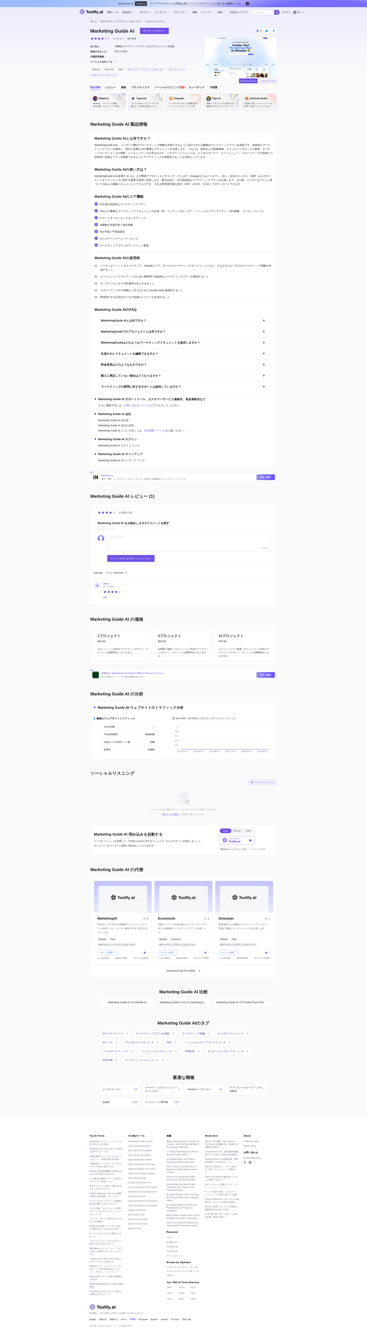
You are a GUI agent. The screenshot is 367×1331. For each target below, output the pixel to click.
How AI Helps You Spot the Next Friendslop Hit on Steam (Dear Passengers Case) (181, 1187)
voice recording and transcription (143, 1205)
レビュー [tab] (110, 87)
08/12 (181, 1292)
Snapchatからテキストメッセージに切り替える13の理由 (105, 1142)
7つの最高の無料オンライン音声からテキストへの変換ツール (106, 1180)
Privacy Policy (250, 1145)
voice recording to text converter (142, 1187)
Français (175, 1319)
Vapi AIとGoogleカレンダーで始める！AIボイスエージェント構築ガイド (221, 1169)
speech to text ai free (137, 1223)
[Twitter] (245, 1162)
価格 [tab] (123, 87)
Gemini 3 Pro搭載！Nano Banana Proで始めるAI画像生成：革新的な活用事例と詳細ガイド (221, 1144)
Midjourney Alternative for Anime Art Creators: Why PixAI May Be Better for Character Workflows (183, 1144)
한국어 (124, 1319)
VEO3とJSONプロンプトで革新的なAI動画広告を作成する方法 (221, 1208)
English (92, 1319)
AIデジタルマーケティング (104, 75)
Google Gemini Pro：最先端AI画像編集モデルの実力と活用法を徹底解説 (221, 1153)
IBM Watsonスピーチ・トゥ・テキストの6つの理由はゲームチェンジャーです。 (106, 1251)
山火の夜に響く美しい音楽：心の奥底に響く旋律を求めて (221, 1215)
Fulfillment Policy (251, 1141)
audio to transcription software (141, 1173)
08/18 (181, 1287)
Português (143, 1319)
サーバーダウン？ (175, 1255)
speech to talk (134, 1228)
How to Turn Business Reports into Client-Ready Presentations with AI (182, 1224)
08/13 (169, 1292)
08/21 (169, 1287)
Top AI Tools (172, 1251)
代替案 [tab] (213, 87)
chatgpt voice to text (137, 1209)
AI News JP (172, 1242)
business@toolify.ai (252, 1157)
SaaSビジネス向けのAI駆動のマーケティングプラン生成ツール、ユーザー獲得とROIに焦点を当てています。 (122, 928)
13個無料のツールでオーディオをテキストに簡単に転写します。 (105, 1165)
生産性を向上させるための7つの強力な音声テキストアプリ (106, 1150)
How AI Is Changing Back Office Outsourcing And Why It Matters (181, 1178)
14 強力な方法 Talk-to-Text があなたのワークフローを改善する (105, 1260)
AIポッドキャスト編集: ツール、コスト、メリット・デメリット (221, 1185)
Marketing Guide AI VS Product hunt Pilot (240, 1002)
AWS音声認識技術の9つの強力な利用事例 (106, 1285)
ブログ (170, 1237)
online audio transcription (139, 1145)
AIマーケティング (177, 69)
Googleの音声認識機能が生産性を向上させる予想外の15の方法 (105, 1172)
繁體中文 (114, 1319)
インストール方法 (257, 849)
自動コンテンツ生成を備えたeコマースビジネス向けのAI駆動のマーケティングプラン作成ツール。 (182, 928)
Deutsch (164, 1319)
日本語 (133, 1319)
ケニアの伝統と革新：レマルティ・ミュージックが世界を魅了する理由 (221, 1193)
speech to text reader (137, 1219)
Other (169, 1275)
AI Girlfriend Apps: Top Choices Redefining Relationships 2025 (181, 1160)
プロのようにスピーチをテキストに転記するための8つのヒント (105, 1242)
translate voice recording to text (142, 1191)
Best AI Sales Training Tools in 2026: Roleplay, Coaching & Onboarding (183, 1216)
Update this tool (268, 81)
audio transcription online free (141, 1164)
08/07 (181, 1298)
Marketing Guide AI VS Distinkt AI (127, 1002)
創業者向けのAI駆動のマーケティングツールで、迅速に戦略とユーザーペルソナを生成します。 (244, 926)
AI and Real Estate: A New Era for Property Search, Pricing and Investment (182, 1207)
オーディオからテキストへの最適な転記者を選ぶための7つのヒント (105, 1202)
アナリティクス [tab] (141, 87)
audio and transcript (137, 1177)
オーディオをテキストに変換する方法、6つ (105, 1235)
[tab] (169, 87)
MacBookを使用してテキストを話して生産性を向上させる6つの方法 (105, 1227)
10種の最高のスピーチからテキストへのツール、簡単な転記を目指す (105, 1157)
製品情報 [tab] (95, 87)
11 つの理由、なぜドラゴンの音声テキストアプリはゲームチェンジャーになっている (105, 1211)
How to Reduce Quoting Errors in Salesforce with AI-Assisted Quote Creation (182, 1169)
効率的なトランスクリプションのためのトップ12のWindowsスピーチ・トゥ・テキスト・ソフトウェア (105, 1269)
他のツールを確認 (170, 814)
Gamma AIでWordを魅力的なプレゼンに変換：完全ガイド (221, 1178)
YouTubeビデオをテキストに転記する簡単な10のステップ (105, 1292)
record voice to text (136, 1196)
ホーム (93, 21)
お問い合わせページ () (137, 405)
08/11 (193, 1292)
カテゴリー (145, 12)
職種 (195, 12)
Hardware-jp (172, 1246)
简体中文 (103, 1319)
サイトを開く (107, 952)
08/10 (169, 1298)
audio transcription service (140, 1159)
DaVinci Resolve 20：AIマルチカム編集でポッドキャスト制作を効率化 (222, 1200)
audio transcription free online (141, 1168)
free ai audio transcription (139, 1154)
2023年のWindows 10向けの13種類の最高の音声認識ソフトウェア (105, 1195)
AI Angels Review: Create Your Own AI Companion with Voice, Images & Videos (183, 1197)
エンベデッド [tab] (196, 87)
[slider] (99, 38)
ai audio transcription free (139, 1182)
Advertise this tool (248, 81)
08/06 (193, 1298)
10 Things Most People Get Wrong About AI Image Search (182, 1153)
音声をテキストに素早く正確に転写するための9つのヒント (105, 1187)
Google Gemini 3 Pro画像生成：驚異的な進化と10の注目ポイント (221, 1160)
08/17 (193, 1287)
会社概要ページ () (154, 430)
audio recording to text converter (143, 1200)
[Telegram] (250, 1162)
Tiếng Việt (186, 1319)
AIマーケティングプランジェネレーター (121, 21)
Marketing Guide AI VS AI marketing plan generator (185, 1002)
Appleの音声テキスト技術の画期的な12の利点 (106, 1278)
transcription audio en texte (140, 1141)
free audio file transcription (140, 1150)
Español (154, 1319)
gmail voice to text (136, 1214)
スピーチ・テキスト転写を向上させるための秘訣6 (105, 1220)
